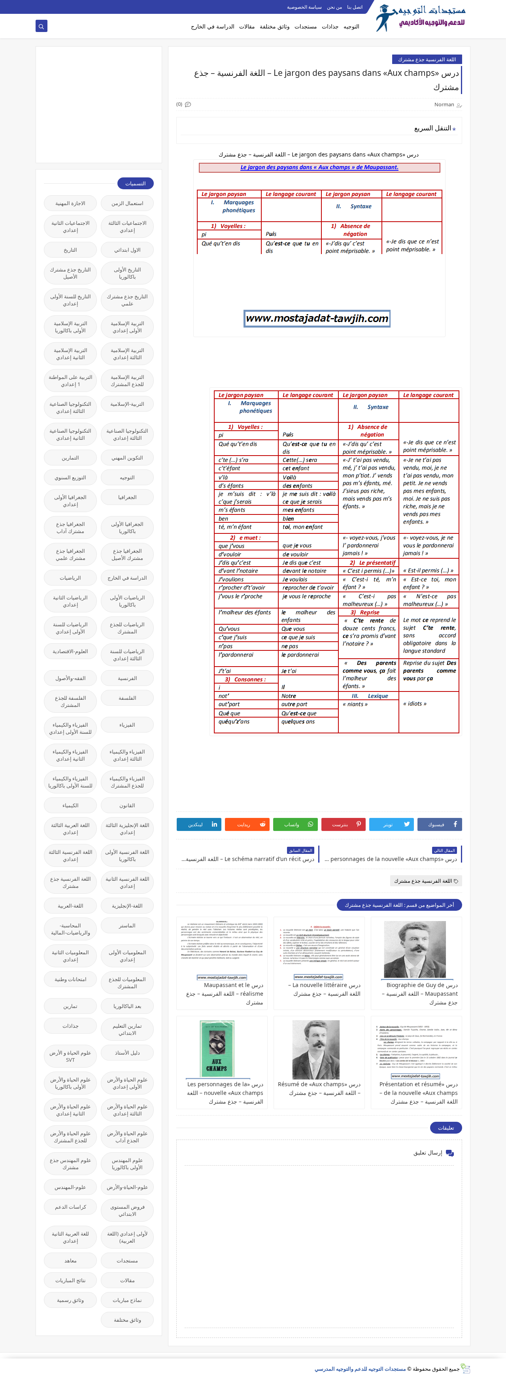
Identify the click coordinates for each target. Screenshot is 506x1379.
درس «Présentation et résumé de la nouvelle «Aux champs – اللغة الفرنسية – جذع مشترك (419, 1092)
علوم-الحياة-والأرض (127, 1187)
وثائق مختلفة (275, 26)
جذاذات (330, 26)
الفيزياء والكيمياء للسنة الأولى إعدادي (70, 728)
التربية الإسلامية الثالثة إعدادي (127, 354)
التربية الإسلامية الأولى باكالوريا (70, 327)
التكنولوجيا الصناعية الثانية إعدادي (70, 434)
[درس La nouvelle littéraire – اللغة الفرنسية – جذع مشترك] (319, 950)
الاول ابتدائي (127, 249)
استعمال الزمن (127, 203)
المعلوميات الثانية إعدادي (70, 956)
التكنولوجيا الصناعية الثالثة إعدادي (70, 407)
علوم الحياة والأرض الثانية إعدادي (70, 1110)
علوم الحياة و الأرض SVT (70, 1056)
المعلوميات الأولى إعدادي (127, 956)
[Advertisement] (94, 104)
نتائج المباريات (70, 1280)
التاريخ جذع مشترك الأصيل (70, 273)
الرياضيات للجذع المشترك (127, 628)
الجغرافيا (127, 497)
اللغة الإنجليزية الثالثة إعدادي (127, 828)
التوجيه (351, 26)
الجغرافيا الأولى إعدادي (70, 501)
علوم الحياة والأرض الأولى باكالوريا (70, 1083)
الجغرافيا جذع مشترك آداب (70, 527)
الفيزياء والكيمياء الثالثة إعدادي (127, 755)
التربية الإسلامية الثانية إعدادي (70, 354)
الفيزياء (127, 724)
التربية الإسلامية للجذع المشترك (127, 380)
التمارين (70, 457)
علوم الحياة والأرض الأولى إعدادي (127, 1083)
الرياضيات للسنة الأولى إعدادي (70, 628)
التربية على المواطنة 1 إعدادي (71, 380)
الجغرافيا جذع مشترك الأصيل (127, 554)
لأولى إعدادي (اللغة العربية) (127, 1237)
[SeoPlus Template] (465, 1368)
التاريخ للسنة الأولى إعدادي (70, 300)
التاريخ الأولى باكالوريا (127, 273)
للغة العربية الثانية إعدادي (70, 1237)
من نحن (334, 7)
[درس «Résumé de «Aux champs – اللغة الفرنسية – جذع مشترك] (319, 1049)
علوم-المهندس (70, 1187)
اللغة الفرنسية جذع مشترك (427, 59)
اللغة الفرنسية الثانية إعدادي (127, 882)
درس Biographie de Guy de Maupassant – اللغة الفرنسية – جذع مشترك (420, 993)
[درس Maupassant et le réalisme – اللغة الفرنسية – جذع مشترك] (222, 950)
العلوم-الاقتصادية (70, 651)
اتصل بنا (355, 7)
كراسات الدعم (70, 1206)
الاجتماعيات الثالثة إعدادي (127, 226)
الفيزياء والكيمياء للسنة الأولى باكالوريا (70, 782)
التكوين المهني (127, 457)
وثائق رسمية (70, 1300)
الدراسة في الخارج (212, 26)
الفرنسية (127, 678)
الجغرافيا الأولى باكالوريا (127, 527)
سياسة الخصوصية (304, 7)
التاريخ (70, 249)
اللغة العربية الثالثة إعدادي (70, 828)
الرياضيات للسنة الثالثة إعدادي (127, 655)
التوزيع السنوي (70, 477)
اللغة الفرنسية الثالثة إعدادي (71, 855)
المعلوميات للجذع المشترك (127, 983)
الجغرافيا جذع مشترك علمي (70, 554)
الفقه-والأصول (70, 678)
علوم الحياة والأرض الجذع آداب (127, 1137)
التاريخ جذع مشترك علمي (127, 300)
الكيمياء (70, 805)
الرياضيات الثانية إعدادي (70, 601)
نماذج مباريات (127, 1300)
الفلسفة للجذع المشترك (70, 701)
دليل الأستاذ (127, 1052)
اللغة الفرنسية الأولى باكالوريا (127, 855)
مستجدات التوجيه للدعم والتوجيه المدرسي (360, 1368)
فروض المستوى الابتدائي (127, 1210)
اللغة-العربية (70, 905)
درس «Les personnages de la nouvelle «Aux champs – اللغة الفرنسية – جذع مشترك (225, 1092)
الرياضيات (70, 577)
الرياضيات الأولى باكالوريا (127, 601)
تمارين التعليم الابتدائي (127, 1029)
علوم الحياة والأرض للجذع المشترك (70, 1137)
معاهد (70, 1260)
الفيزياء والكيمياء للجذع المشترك (127, 782)
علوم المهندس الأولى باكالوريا (127, 1164)
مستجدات (306, 26)
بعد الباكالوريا (127, 1006)
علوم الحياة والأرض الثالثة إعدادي (127, 1110)
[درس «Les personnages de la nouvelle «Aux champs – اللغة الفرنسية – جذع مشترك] (222, 1049)
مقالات (247, 26)
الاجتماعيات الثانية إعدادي (70, 226)
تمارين (70, 1006)
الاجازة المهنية (70, 203)
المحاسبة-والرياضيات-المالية (70, 929)
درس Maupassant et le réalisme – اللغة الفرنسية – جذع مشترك (224, 993)
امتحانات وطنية (71, 979)
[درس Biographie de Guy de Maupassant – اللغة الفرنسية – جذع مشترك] (416, 950)
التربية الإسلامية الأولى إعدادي (127, 327)
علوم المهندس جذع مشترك (70, 1164)
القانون (127, 805)
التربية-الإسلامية (127, 403)
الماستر (127, 925)
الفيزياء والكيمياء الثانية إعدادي (70, 755)
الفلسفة (127, 697)
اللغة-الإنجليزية (127, 905)
